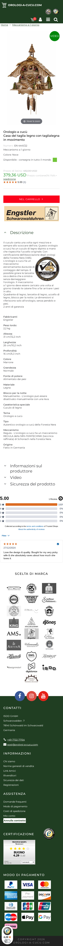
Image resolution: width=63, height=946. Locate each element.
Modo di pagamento (15, 806)
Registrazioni (11, 784)
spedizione (9, 179)
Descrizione (21, 232)
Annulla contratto (15, 820)
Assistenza (14, 794)
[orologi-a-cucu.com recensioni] (19, 853)
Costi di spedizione (14, 811)
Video (54, 36)
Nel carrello (29, 199)
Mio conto (9, 815)
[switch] (7, 941)
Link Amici (9, 770)
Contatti (12, 708)
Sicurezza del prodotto (32, 484)
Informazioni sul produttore (26, 468)
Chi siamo (9, 761)
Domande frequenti (15, 801)
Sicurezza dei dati (13, 780)
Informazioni (17, 753)
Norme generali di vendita (18, 766)
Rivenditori (9, 775)
